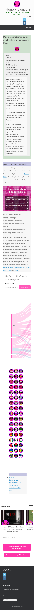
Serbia (9, 270)
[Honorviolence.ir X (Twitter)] (24, 19)
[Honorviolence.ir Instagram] (24, 23)
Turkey (16, 270)
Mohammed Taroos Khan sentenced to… (17, 547)
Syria (28, 268)
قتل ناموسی (12, 537)
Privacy (5, 589)
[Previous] (30, 505)
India (11, 268)
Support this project (13, 589)
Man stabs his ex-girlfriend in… (17, 555)
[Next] (32, 505)
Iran (4, 270)
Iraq (24, 268)
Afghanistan (18, 268)
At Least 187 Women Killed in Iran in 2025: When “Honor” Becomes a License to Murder (13, 529)
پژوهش (18, 537)
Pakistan (6, 268)
